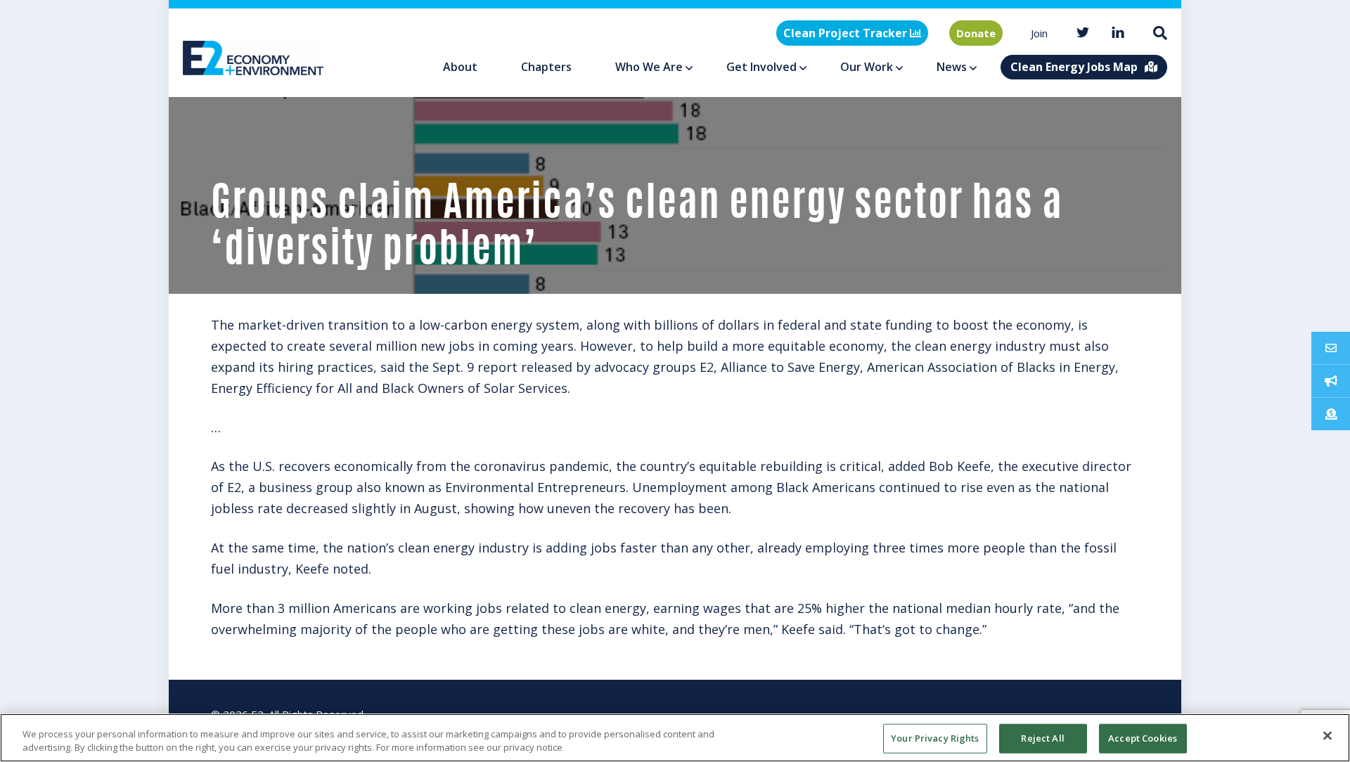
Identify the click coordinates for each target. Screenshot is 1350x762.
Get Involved (761, 67)
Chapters (546, 67)
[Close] (1327, 736)
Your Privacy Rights (935, 738)
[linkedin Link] (1118, 33)
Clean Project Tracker (846, 33)
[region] (675, 737)
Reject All (1042, 738)
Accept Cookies (1142, 738)
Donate (976, 33)
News (952, 67)
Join (1039, 33)
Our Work (866, 67)
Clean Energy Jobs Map (1074, 67)
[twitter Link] (1082, 33)
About (460, 67)
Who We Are (649, 67)
